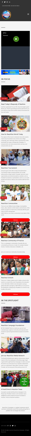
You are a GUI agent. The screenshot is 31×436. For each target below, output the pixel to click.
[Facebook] (2, 2)
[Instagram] (7, 2)
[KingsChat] (9, 2)
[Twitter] (5, 2)
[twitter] (13, 425)
